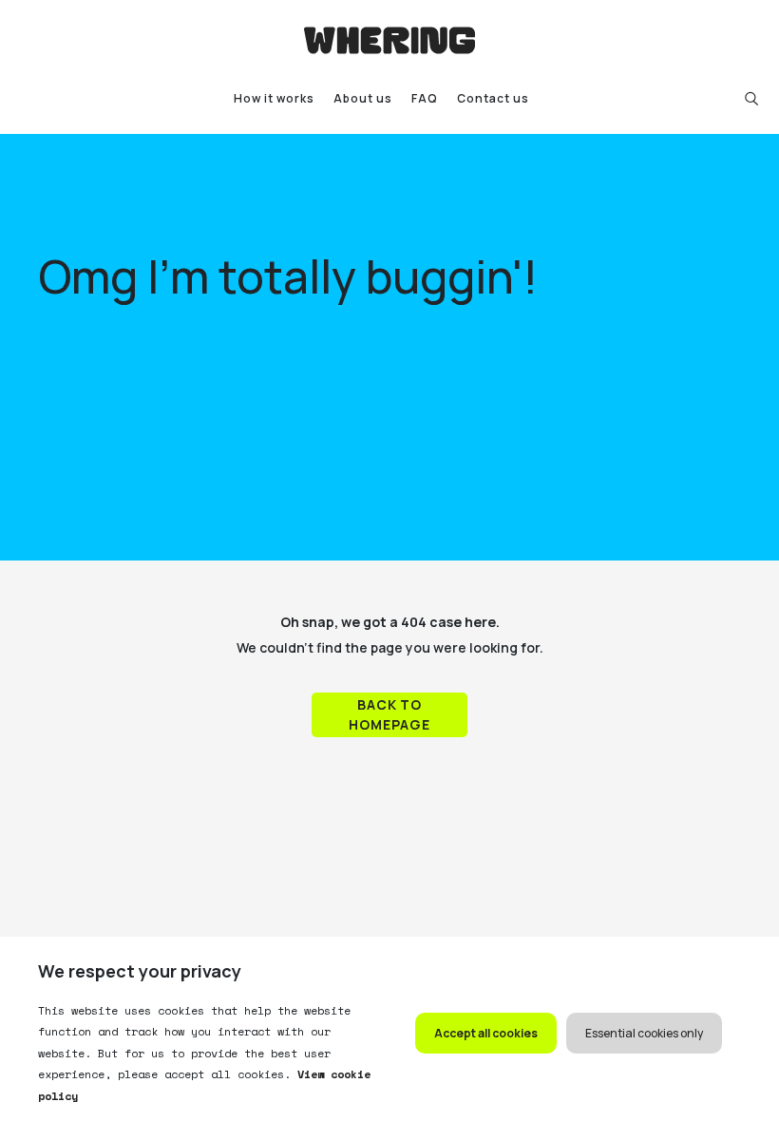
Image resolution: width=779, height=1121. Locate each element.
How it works (274, 98)
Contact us (493, 98)
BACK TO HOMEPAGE (389, 714)
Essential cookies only (644, 1033)
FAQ (424, 98)
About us (362, 98)
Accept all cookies (486, 1033)
